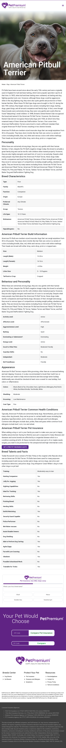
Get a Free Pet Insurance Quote (15, 447)
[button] (62, 5)
